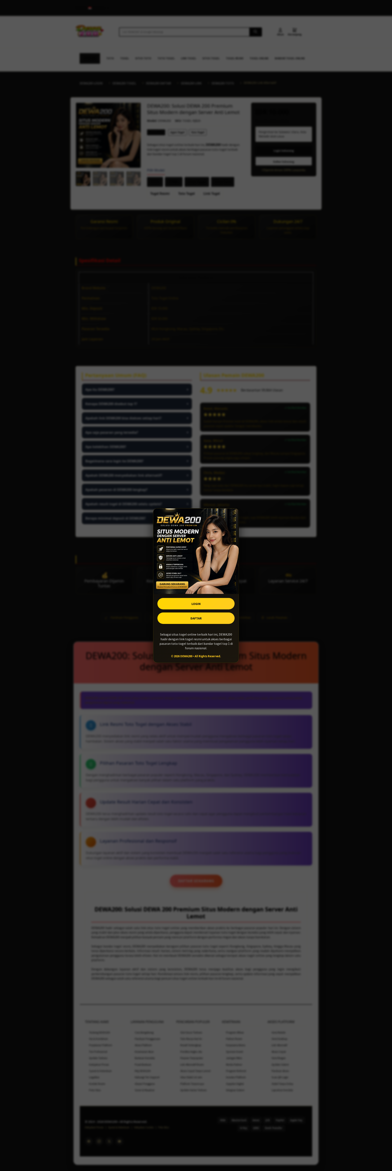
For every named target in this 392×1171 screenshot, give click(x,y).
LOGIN (196, 604)
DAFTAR (196, 618)
